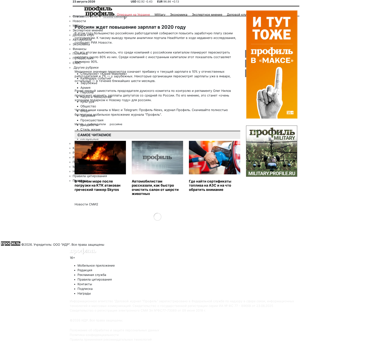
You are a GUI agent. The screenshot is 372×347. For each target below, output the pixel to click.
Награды (84, 293)
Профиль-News (150, 110)
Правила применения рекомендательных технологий (111, 339)
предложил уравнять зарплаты (98, 95)
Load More (157, 216)
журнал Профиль (177, 110)
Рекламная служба (92, 275)
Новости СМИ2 (86, 204)
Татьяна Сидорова (115, 16)
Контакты (85, 284)
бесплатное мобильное (92, 114)
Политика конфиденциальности (94, 335)
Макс (116, 110)
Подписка (85, 289)
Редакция (85, 270)
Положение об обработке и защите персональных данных (114, 330)
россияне (116, 124)
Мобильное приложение (96, 265)
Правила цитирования (95, 279)
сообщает (82, 42)
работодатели (97, 124)
